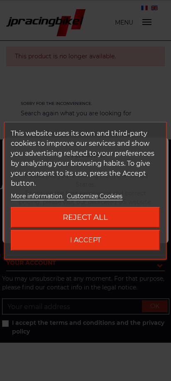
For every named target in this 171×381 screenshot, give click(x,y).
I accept (85, 240)
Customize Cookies (94, 196)
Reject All (85, 217)
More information (37, 196)
